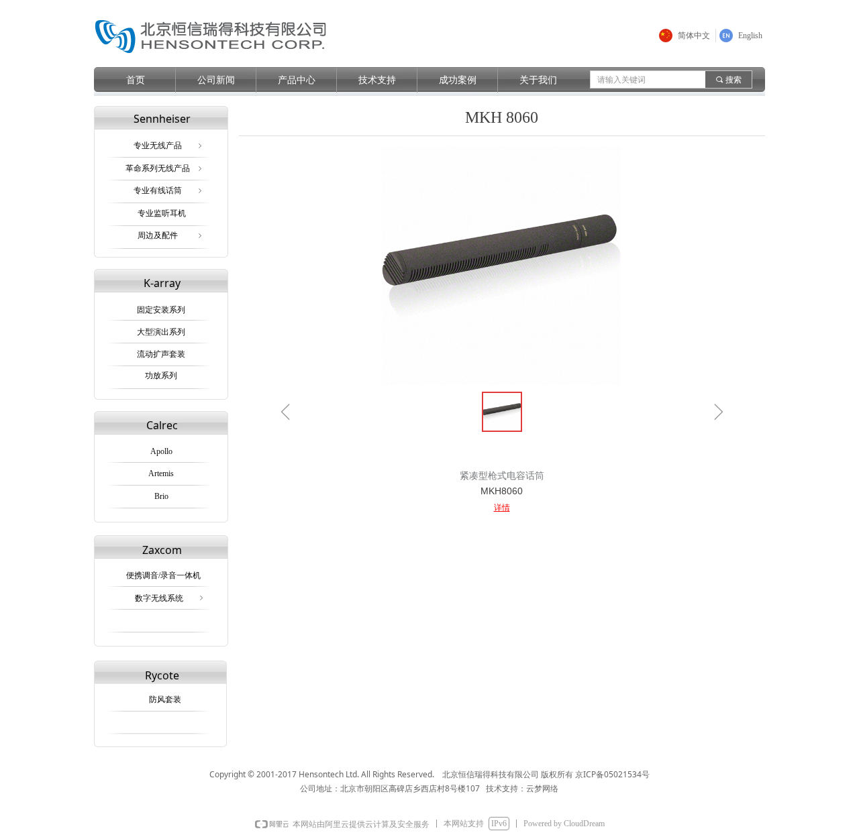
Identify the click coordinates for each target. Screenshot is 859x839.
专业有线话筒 (169, 190)
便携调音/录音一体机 (163, 575)
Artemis (161, 473)
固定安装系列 (161, 310)
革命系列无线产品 (164, 168)
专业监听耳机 (162, 213)
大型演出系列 (161, 332)
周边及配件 (171, 235)
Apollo (161, 451)
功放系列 (161, 375)
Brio (161, 496)
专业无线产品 (169, 145)
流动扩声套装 (161, 354)
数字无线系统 (170, 598)
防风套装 (165, 699)
